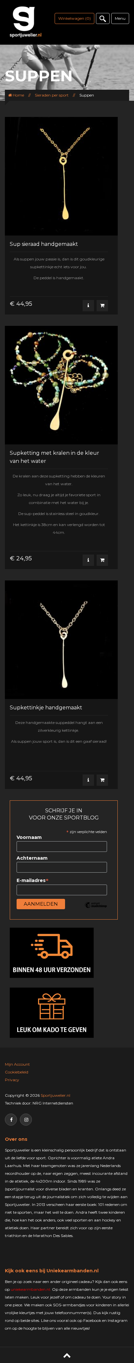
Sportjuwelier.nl (55, 1095)
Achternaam (32, 858)
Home (18, 95)
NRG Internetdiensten (53, 1103)
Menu (120, 18)
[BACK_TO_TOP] (67, 1355)
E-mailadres (32, 880)
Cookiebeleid (16, 1072)
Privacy (12, 1079)
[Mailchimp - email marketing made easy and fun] (96, 910)
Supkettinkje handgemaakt (46, 707)
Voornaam (29, 837)
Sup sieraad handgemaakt (44, 244)
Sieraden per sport (52, 95)
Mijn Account (17, 1064)
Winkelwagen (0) (74, 18)
